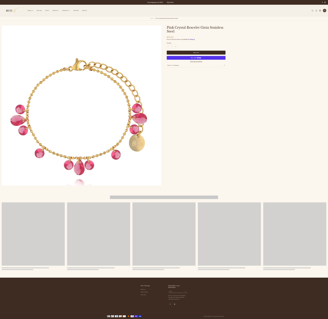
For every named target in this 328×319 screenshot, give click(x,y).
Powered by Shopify (218, 316)
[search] (312, 10)
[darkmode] (324, 10)
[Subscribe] (185, 291)
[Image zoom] (81, 106)
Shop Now (170, 2)
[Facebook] (322, 2)
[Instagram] (325, 2)
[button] (196, 53)
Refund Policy (144, 292)
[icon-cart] (320, 10)
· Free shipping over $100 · (155, 2)
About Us (143, 289)
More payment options (196, 61)
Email (170, 291)
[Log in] (316, 10)
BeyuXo (210, 316)
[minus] (168, 46)
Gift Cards (143, 295)
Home (152, 18)
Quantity (169, 43)
